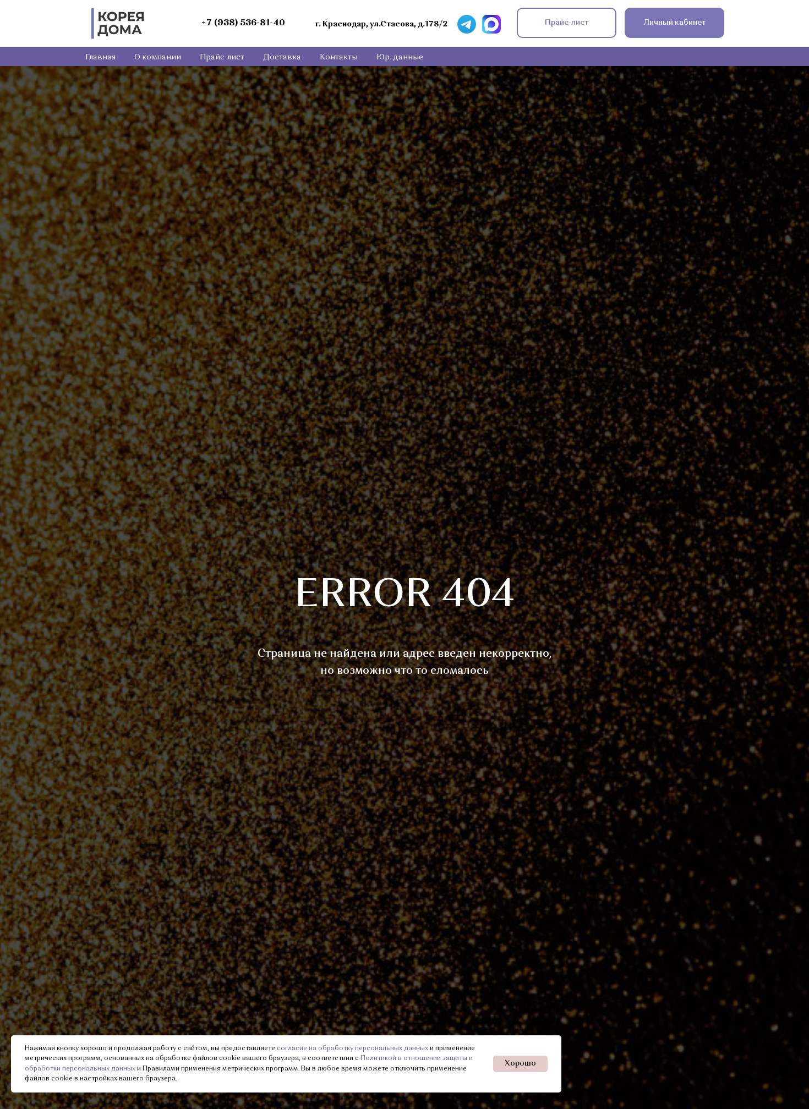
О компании (157, 57)
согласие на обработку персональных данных (352, 1048)
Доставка (282, 57)
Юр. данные (399, 57)
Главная (100, 57)
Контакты (339, 57)
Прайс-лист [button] (222, 57)
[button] (566, 23)
